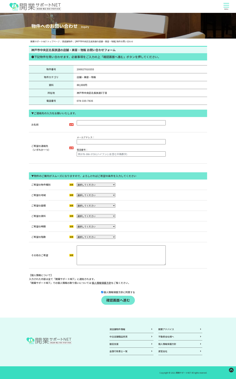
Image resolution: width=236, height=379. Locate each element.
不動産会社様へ (166, 336)
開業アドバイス (166, 329)
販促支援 (113, 344)
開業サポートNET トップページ (45, 41)
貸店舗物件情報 (117, 329)
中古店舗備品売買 (118, 336)
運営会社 (162, 351)
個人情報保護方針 (101, 282)
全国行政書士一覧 (118, 351)
